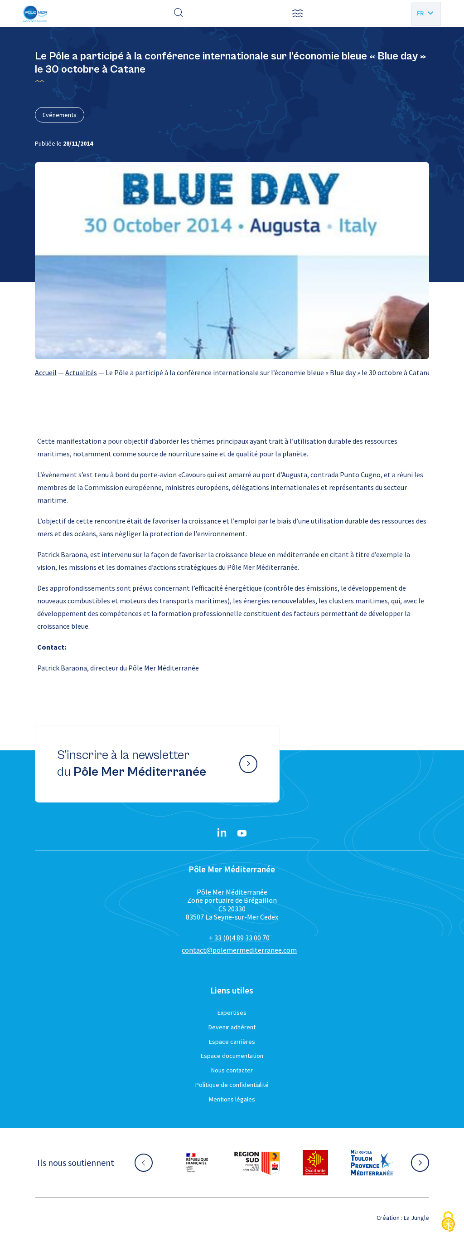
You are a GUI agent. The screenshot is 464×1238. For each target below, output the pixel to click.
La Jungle (416, 1218)
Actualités (81, 372)
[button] (298, 14)
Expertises (232, 1012)
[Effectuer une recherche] (178, 13)
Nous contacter (232, 1070)
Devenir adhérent (232, 1027)
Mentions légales (232, 1099)
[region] (232, 372)
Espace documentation (232, 1056)
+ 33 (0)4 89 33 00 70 (239, 937)
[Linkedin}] (222, 833)
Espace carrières (232, 1041)
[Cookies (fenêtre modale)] (448, 1222)
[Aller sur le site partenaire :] (206, 1162)
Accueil (46, 372)
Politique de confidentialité (232, 1085)
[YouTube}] (241, 833)
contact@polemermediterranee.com (239, 949)
